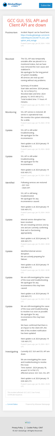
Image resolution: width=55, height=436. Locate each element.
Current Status (11, 404)
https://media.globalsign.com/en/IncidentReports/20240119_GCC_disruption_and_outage (35, 38)
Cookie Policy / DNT (35, 427)
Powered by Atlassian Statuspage (38, 404)
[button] (45, 5)
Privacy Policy (17, 427)
